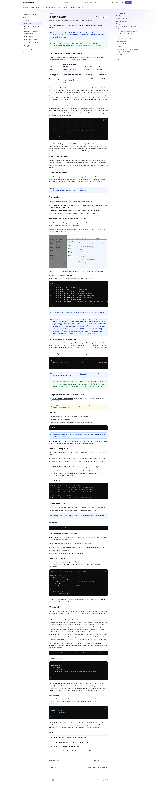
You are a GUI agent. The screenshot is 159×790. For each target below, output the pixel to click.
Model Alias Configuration (124, 38)
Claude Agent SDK (121, 43)
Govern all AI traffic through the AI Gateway (86, 151)
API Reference (63, 7)
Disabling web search (123, 57)
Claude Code (82, 25)
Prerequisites (120, 24)
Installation (120, 46)
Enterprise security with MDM (90, 99)
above (88, 417)
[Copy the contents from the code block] (103, 120)
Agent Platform (35, 7)
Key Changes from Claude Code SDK (127, 49)
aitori (64, 80)
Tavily (66, 645)
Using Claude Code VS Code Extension (124, 34)
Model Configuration (122, 21)
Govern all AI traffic (102, 79)
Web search (119, 54)
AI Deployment (53, 7)
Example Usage (121, 41)
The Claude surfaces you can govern (127, 16)
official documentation (96, 210)
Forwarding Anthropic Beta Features (127, 31)
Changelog (81, 7)
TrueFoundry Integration (123, 51)
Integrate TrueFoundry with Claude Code (126, 27)
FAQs (117, 59)
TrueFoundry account (79, 205)
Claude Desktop (78, 36)
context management (80, 343)
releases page (101, 95)
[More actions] (107, 17)
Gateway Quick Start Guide (60, 207)
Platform (44, 7)
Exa (72, 645)
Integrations (72, 7)
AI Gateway (26, 7)
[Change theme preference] (135, 2)
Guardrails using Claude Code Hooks (63, 45)
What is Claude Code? (122, 18)
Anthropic (83, 373)
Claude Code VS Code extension (62, 398)
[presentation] (78, 129)
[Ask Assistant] (106, 120)
